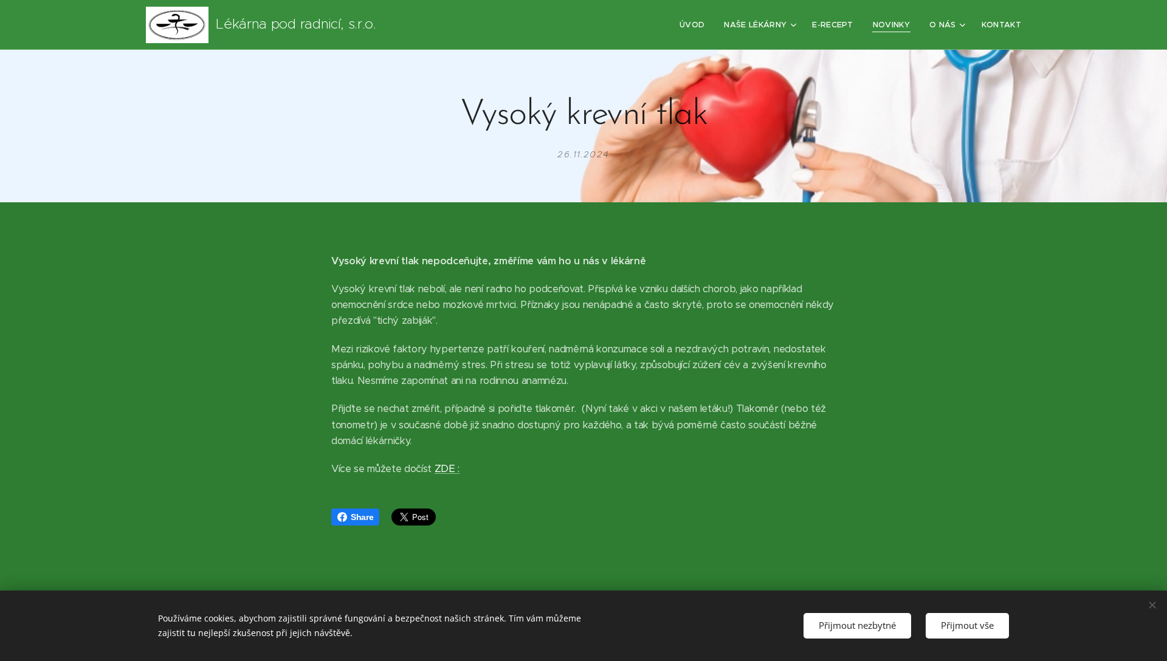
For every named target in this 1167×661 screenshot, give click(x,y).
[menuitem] (695, 25)
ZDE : (447, 468)
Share (362, 517)
